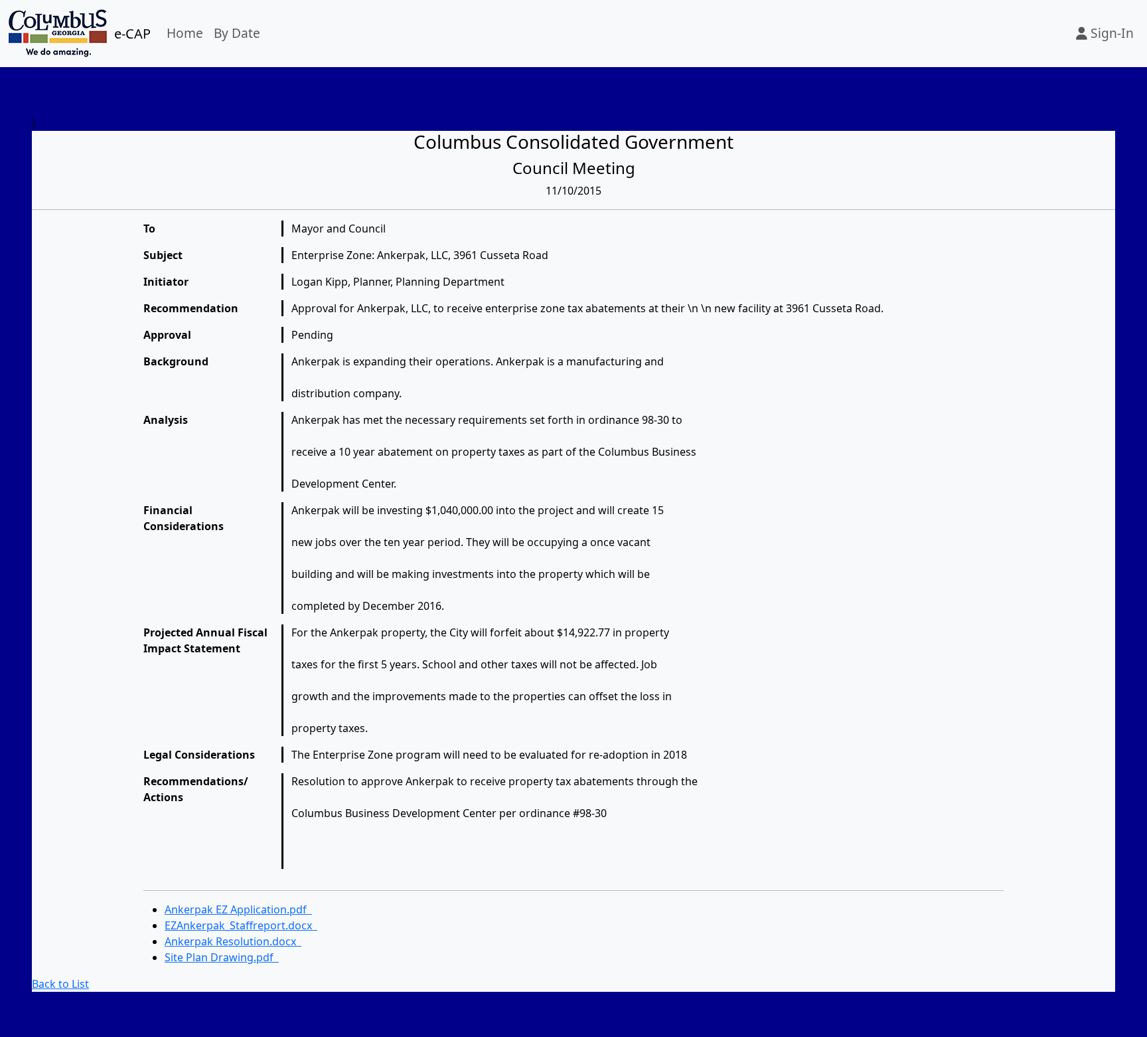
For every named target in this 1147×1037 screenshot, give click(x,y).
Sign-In (1110, 33)
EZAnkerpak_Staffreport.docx (241, 925)
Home (185, 33)
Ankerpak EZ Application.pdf (238, 909)
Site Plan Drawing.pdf (222, 957)
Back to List (60, 984)
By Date (237, 33)
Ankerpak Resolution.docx (233, 941)
